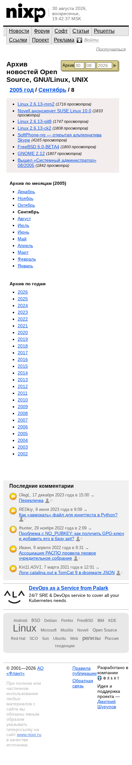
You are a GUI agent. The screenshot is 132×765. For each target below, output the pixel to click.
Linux (25, 628)
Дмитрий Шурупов (106, 704)
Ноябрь (25, 198)
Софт (61, 31)
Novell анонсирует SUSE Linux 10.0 (54, 110)
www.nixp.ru (29, 734)
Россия (112, 638)
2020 (23, 332)
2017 (23, 352)
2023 (23, 312)
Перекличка (31, 500)
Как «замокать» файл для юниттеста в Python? (68, 514)
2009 (23, 406)
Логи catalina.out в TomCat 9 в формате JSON (67, 572)
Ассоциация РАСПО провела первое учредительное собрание (57, 555)
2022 (23, 319)
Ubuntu (59, 638)
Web (74, 638)
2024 (23, 305)
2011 (23, 393)
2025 (23, 298)
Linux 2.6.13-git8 (35, 121)
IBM (100, 621)
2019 (23, 339)
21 (51, 500)
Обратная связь (82, 683)
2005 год (22, 90)
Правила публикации (84, 671)
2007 (23, 420)
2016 (23, 359)
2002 (23, 453)
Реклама (64, 40)
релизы (91, 638)
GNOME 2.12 (31, 153)
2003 (23, 447)
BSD (35, 620)
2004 (23, 440)
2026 (23, 292)
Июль (23, 225)
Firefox (67, 621)
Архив (68, 65)
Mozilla (67, 630)
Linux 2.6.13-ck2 (34, 128)
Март (23, 252)
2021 (23, 325)
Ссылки (18, 40)
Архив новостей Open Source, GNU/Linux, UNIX (47, 71)
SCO (33, 638)
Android (20, 621)
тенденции (65, 646)
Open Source (105, 630)
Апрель (25, 245)
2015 (23, 366)
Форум (42, 31)
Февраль (27, 259)
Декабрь (26, 191)
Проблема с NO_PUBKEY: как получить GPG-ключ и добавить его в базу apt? (71, 536)
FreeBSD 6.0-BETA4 (38, 146)
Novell (82, 630)
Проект (40, 40)
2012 (23, 386)
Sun (45, 638)
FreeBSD (85, 621)
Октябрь (26, 205)
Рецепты (104, 31)
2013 (23, 379)
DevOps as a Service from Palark (68, 588)
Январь (25, 265)
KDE (112, 621)
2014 (23, 372)
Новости (19, 31)
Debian (50, 621)
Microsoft (48, 630)
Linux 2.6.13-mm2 (36, 104)
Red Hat (18, 638)
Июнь (23, 232)
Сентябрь (52, 90)
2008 (23, 413)
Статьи (80, 31)
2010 (23, 399)
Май (22, 238)
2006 (23, 426)
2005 (23, 433)
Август (24, 218)
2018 (23, 345)
